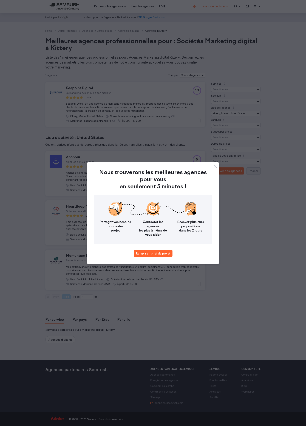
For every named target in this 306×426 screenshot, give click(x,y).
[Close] (215, 166)
